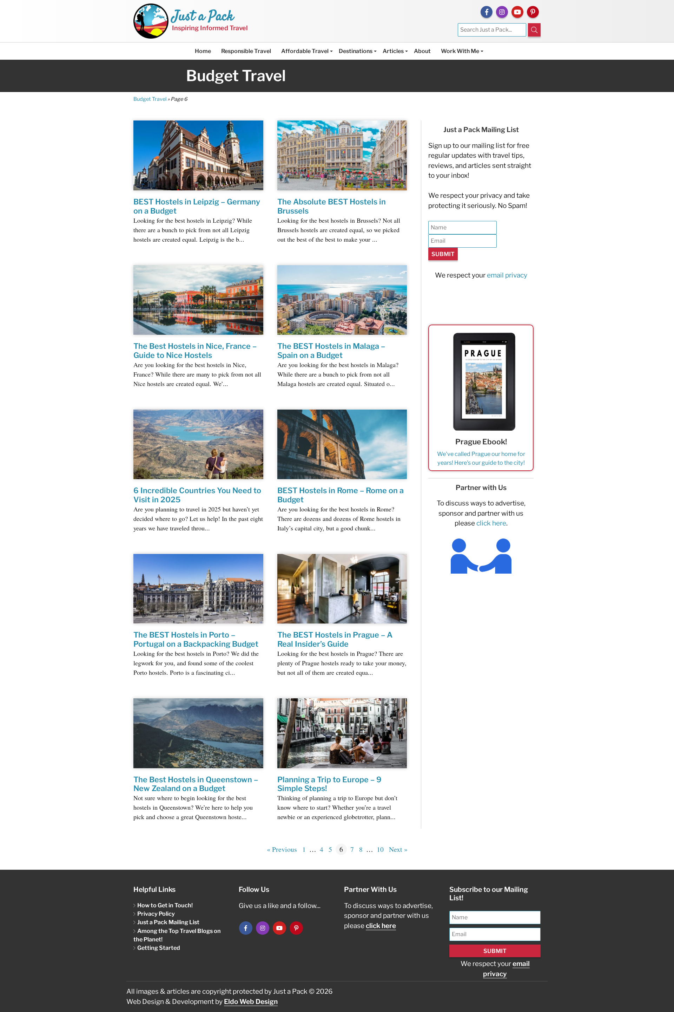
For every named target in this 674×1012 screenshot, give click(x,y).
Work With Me (460, 51)
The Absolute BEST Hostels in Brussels (331, 206)
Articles (393, 51)
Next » (398, 849)
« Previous (282, 849)
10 (380, 849)
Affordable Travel (305, 51)
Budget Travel (149, 99)
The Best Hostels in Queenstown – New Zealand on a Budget (195, 784)
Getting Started (158, 947)
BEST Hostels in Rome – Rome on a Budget (340, 495)
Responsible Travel (246, 51)
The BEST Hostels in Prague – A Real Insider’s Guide (334, 639)
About (422, 51)
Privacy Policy (156, 913)
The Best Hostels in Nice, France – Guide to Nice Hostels (195, 350)
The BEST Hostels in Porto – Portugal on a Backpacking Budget (195, 639)
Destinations (355, 51)
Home (203, 51)
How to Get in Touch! (165, 905)
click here (491, 523)
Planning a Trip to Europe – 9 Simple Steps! (329, 784)
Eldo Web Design (251, 1002)
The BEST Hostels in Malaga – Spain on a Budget (331, 350)
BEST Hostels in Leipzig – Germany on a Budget (196, 206)
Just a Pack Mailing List (168, 922)
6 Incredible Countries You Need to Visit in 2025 (197, 495)
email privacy (507, 275)
